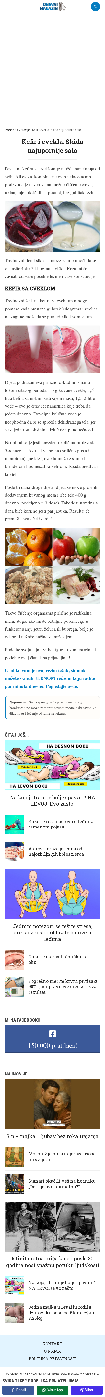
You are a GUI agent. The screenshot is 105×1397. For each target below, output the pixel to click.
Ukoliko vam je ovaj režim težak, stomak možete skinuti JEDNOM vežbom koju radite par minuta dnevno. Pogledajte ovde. (50, 678)
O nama (52, 1351)
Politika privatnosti (53, 1358)
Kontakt (52, 1343)
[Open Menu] (10, 3)
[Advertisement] (52, 68)
